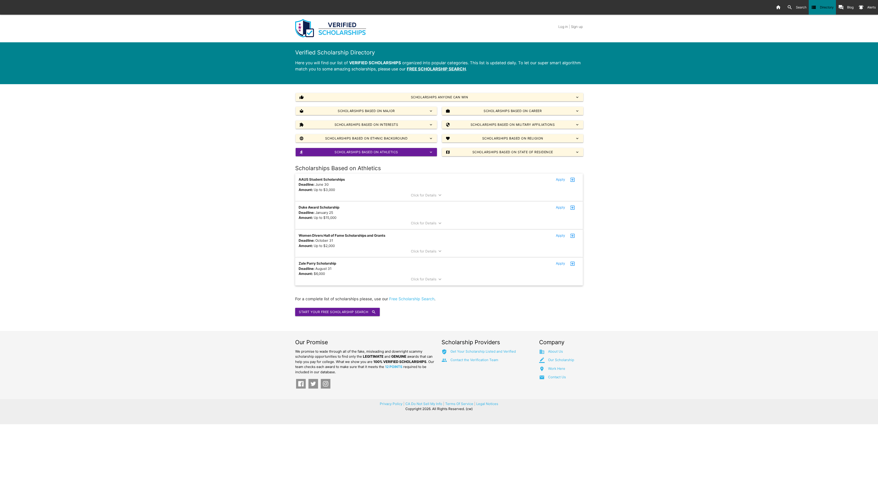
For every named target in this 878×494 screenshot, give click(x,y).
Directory (822, 7)
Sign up (577, 26)
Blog (846, 7)
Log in (563, 26)
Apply (560, 179)
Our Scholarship (561, 360)
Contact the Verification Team (474, 360)
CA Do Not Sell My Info (423, 404)
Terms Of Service (459, 404)
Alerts (867, 7)
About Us (555, 351)
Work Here (556, 368)
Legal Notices (487, 404)
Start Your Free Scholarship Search (337, 312)
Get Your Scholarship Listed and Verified (483, 351)
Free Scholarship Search (411, 298)
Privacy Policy (391, 404)
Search (796, 7)
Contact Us (557, 377)
